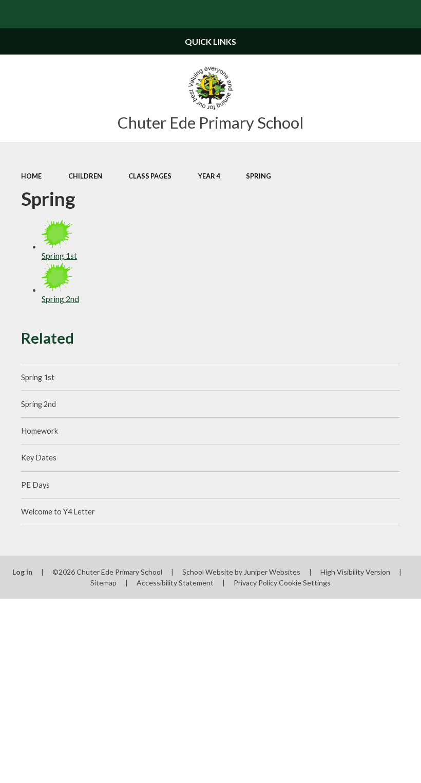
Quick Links (210, 41)
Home (31, 176)
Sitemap (103, 582)
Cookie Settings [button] (305, 582)
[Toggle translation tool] (379, 14)
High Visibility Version (355, 571)
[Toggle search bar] (407, 14)
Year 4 (209, 176)
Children (85, 176)
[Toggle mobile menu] (14, 14)
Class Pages (149, 176)
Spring (258, 176)
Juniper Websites (272, 571)
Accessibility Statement (175, 582)
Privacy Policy (255, 582)
